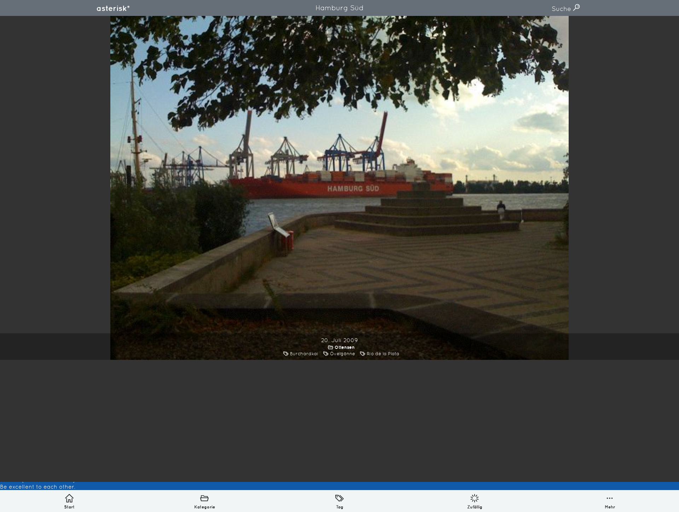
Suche (562, 8)
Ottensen (345, 347)
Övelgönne (342, 353)
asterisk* (113, 8)
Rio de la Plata (383, 353)
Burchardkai (304, 353)
